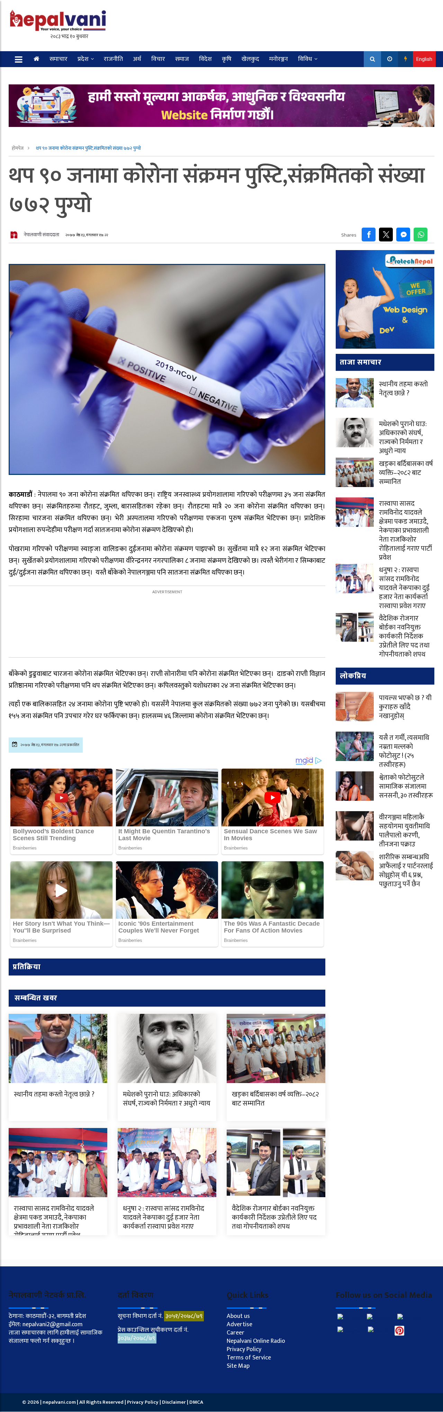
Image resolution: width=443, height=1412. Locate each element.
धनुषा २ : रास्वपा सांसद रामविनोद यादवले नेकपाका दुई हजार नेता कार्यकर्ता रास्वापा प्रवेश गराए (163, 1217)
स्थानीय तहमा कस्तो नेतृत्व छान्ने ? (54, 1094)
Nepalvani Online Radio (256, 1341)
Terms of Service (249, 1358)
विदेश (205, 59)
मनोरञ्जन (278, 59)
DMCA (196, 1402)
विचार (158, 59)
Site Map (238, 1366)
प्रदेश (83, 59)
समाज (182, 59)
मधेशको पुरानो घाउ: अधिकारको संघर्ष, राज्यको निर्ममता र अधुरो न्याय (166, 1099)
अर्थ (137, 59)
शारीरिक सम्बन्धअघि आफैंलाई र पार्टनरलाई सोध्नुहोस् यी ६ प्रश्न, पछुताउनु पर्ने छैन (406, 870)
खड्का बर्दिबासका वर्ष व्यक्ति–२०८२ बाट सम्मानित (275, 1099)
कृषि (227, 59)
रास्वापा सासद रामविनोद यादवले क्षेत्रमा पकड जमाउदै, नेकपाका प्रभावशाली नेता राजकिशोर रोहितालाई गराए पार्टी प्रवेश (54, 1222)
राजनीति (113, 59)
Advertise (239, 1324)
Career (235, 1333)
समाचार (58, 59)
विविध (305, 59)
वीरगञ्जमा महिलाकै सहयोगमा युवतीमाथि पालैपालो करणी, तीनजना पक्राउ (404, 831)
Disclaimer (174, 1402)
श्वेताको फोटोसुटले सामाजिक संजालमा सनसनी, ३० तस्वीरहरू (406, 786)
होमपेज (18, 148)
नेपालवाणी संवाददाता (41, 235)
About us (238, 1316)
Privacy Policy (244, 1349)
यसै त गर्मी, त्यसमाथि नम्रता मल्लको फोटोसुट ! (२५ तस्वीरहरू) (404, 751)
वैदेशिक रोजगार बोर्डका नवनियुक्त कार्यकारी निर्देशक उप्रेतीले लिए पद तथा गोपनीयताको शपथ (274, 1217)
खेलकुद (250, 59)
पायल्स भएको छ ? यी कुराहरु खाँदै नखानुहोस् (405, 707)
